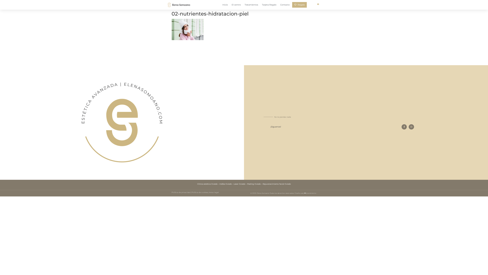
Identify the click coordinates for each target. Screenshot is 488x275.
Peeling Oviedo (254, 184)
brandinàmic (311, 193)
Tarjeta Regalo (269, 5)
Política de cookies (200, 192)
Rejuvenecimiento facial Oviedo (277, 184)
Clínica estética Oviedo (207, 184)
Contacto (285, 5)
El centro (236, 5)
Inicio (225, 5)
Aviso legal (214, 192)
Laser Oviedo (239, 184)
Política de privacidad (181, 192)
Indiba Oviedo (225, 184)
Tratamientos (251, 5)
